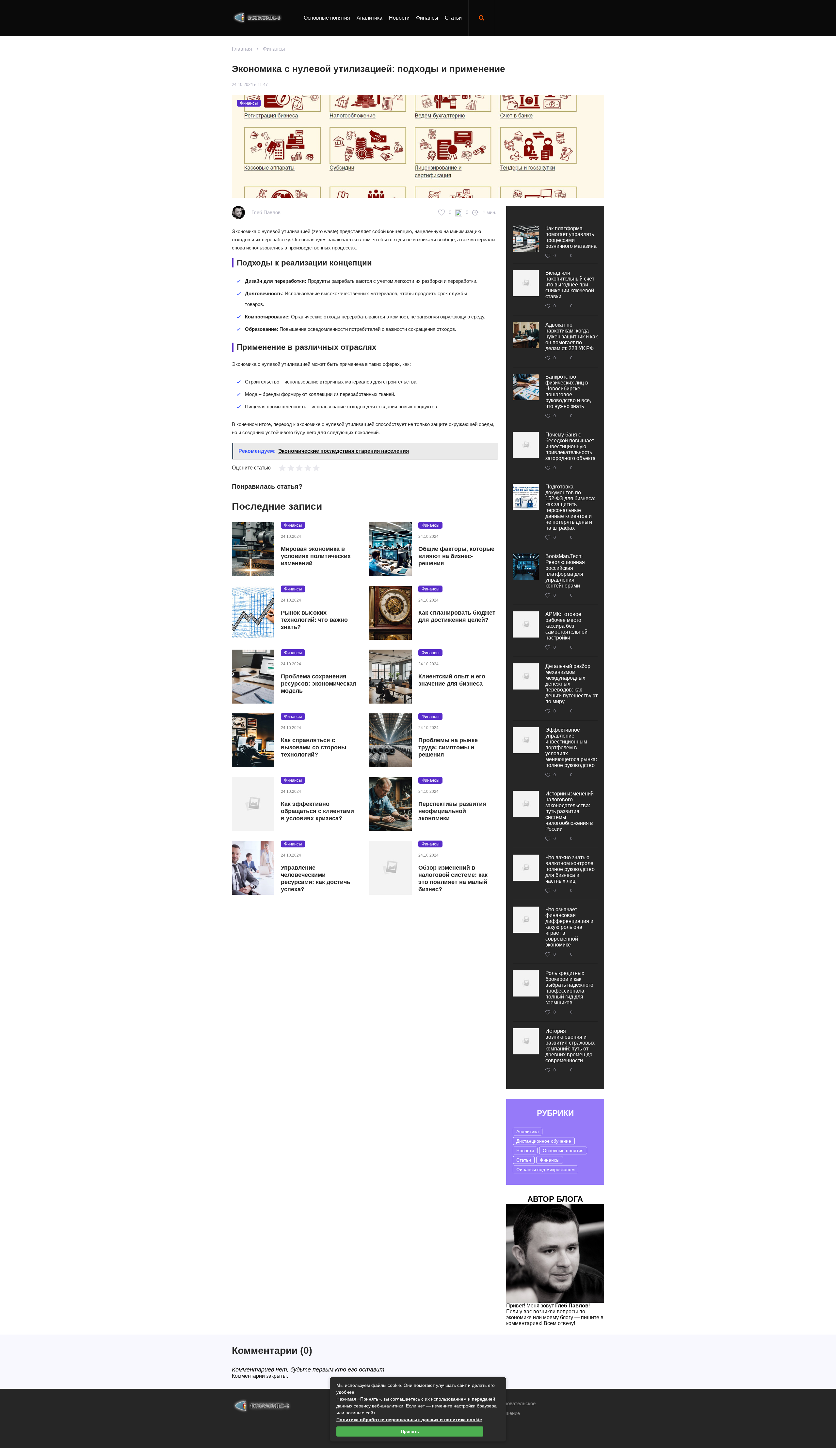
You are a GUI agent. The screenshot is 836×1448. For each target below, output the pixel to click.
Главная (242, 49)
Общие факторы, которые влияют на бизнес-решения (456, 556)
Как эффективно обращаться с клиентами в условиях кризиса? (317, 811)
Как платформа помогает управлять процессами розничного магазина (571, 237)
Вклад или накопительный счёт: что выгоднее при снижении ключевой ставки (570, 284)
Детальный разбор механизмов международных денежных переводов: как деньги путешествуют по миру (571, 683)
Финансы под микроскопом (545, 1169)
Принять (410, 1431)
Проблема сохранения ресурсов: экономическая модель (318, 683)
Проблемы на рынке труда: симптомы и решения (448, 747)
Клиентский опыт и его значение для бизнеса (451, 680)
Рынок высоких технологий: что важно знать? (314, 619)
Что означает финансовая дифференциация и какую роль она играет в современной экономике (569, 927)
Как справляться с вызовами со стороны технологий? (313, 747)
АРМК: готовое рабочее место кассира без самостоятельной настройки (566, 625)
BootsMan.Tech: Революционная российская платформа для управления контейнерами (565, 571)
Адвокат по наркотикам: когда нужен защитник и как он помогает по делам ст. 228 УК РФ (571, 336)
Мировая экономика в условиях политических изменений (316, 556)
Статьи (453, 18)
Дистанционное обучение (543, 1141)
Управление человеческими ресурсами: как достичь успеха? (315, 878)
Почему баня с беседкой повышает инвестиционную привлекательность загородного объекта (570, 446)
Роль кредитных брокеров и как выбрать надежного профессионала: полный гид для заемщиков (569, 987)
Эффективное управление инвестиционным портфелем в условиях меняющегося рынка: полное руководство (571, 747)
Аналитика (369, 18)
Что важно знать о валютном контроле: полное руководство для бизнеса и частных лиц (570, 869)
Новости (399, 18)
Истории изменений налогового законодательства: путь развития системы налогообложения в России (569, 811)
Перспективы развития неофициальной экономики (452, 811)
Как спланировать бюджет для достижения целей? (456, 616)
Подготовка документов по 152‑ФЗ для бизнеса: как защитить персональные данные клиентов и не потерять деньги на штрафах (570, 507)
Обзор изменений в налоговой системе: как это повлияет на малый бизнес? (453, 878)
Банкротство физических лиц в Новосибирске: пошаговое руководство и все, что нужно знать (568, 391)
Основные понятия (327, 18)
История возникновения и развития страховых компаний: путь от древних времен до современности (570, 1045)
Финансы (427, 18)
